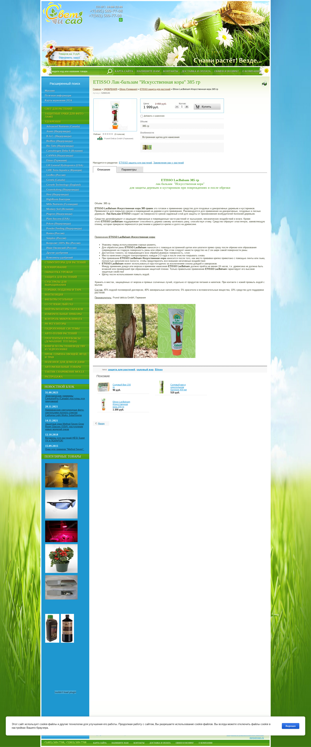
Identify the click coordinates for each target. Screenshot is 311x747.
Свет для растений (58, 108)
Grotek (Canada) (55, 179)
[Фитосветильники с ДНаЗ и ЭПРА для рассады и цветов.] (61, 487)
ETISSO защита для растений (155, 89)
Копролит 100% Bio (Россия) (63, 243)
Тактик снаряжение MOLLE (64, 371)
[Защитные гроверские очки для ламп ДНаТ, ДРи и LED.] (61, 518)
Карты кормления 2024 (58, 100)
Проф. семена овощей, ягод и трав (65, 356)
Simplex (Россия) (56, 238)
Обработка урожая (59, 272)
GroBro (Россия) (56, 175)
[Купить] (207, 107)
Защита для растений (61, 277)
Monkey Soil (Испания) (59, 209)
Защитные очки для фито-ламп (64, 115)
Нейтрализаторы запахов (64, 309)
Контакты (170, 71)
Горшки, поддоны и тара (63, 289)
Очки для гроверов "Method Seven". (64, 449)
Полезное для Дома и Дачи (65, 362)
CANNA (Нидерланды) (59, 155)
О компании (251, 71)
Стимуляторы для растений (65, 262)
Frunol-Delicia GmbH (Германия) (118, 138)
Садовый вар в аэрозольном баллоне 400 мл (178, 387)
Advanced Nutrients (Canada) (63, 126)
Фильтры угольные (59, 299)
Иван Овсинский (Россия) (61, 247)
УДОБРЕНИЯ (53, 121)
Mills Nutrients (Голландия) (62, 204)
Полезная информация (58, 95)
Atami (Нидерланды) (58, 131)
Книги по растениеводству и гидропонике (65, 348)
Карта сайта (124, 71)
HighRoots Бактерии (58, 199)
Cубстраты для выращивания (56, 283)
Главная (97, 89)
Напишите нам (148, 71)
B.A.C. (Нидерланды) (58, 136)
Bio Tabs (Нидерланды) (60, 145)
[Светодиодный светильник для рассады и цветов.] (61, 541)
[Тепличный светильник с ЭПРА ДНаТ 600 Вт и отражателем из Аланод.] (61, 599)
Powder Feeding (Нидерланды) (64, 228)
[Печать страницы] (264, 83)
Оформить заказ (69, 57)
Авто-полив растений (61, 333)
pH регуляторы (55, 323)
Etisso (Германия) (56, 160)
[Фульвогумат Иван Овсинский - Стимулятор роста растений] (67, 642)
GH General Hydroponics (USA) (64, 165)
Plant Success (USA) (57, 218)
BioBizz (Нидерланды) (59, 141)
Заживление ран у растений (168, 162)
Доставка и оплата (196, 71)
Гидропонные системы (62, 328)
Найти (109, 71)
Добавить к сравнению (153, 116)
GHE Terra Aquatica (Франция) (64, 170)
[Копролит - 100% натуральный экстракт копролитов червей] (52, 642)
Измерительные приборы (63, 314)
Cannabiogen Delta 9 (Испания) (64, 150)
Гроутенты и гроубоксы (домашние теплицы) (63, 340)
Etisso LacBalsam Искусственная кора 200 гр (121, 404)
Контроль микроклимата (63, 318)
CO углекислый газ (59, 304)
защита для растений (121, 369)
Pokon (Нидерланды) (58, 223)
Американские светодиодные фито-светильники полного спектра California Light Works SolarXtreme (64, 412)
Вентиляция (54, 294)
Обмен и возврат (226, 71)
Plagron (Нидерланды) (59, 213)
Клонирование (56, 267)
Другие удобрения (57, 252)
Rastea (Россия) (55, 233)
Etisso (159, 369)
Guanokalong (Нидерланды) (62, 189)
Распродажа (54, 376)
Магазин (50, 90)
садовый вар (145, 369)
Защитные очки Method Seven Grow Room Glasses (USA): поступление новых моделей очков (64, 427)
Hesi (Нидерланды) (57, 194)
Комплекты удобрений (59, 257)
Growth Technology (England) (63, 184)
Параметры (129, 169)
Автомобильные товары (63, 366)
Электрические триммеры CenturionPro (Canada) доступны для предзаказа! (65, 398)
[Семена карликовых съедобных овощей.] (61, 572)
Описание (103, 169)
